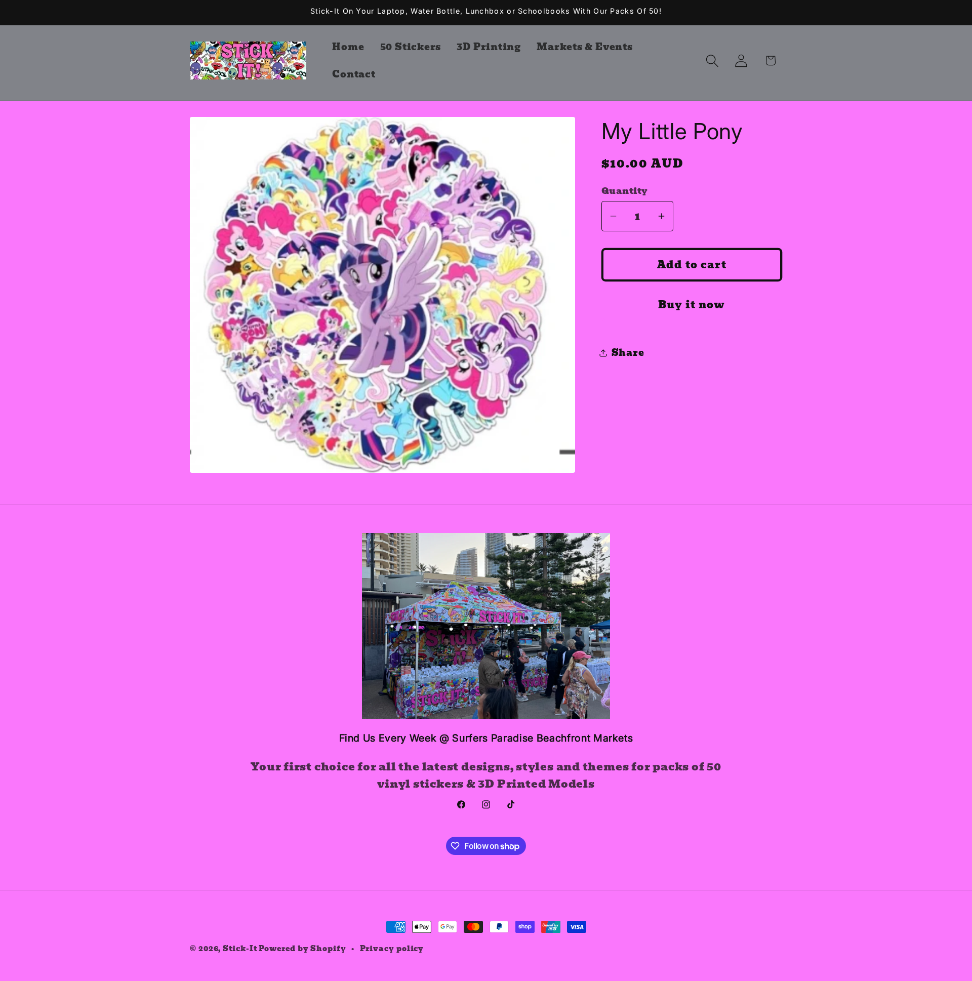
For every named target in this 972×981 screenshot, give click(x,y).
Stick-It (240, 948)
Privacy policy (392, 948)
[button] (712, 60)
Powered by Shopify (302, 948)
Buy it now (691, 305)
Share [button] (628, 352)
